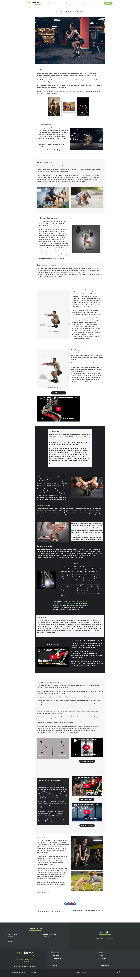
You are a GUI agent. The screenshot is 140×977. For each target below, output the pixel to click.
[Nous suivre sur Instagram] (119, 972)
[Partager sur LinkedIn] (74, 903)
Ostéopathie (51, 3)
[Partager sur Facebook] (65, 903)
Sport (58, 3)
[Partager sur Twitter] (68, 903)
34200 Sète (25, 961)
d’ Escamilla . (65, 603)
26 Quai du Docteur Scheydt (25, 959)
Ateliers (74, 3)
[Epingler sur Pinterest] (71, 903)
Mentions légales (104, 965)
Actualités (89, 3)
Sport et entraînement (70, 8)
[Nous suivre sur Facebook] (117, 972)
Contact (98, 3)
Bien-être (66, 3)
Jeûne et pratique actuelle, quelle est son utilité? (52, 911)
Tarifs (101, 955)
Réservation (103, 958)
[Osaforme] (34, 3)
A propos (82, 3)
